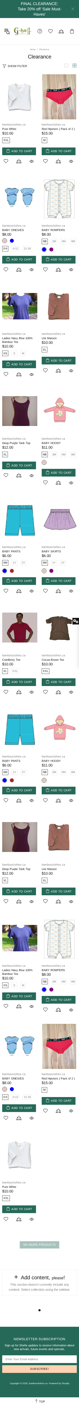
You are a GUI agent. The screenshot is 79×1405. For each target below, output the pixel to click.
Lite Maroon (49, 338)
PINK (5, 241)
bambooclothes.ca (23, 31)
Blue (44, 249)
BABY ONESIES (13, 230)
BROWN (12, 571)
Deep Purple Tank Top (16, 443)
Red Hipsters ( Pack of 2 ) (58, 129)
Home (33, 49)
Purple (51, 249)
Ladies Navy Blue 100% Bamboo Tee (17, 340)
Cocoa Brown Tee (53, 659)
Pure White (9, 129)
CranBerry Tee (11, 659)
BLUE (12, 241)
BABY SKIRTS (51, 551)
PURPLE (51, 571)
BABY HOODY (51, 443)
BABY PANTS (11, 551)
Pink (44, 462)
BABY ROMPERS (53, 230)
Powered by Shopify (59, 1383)
